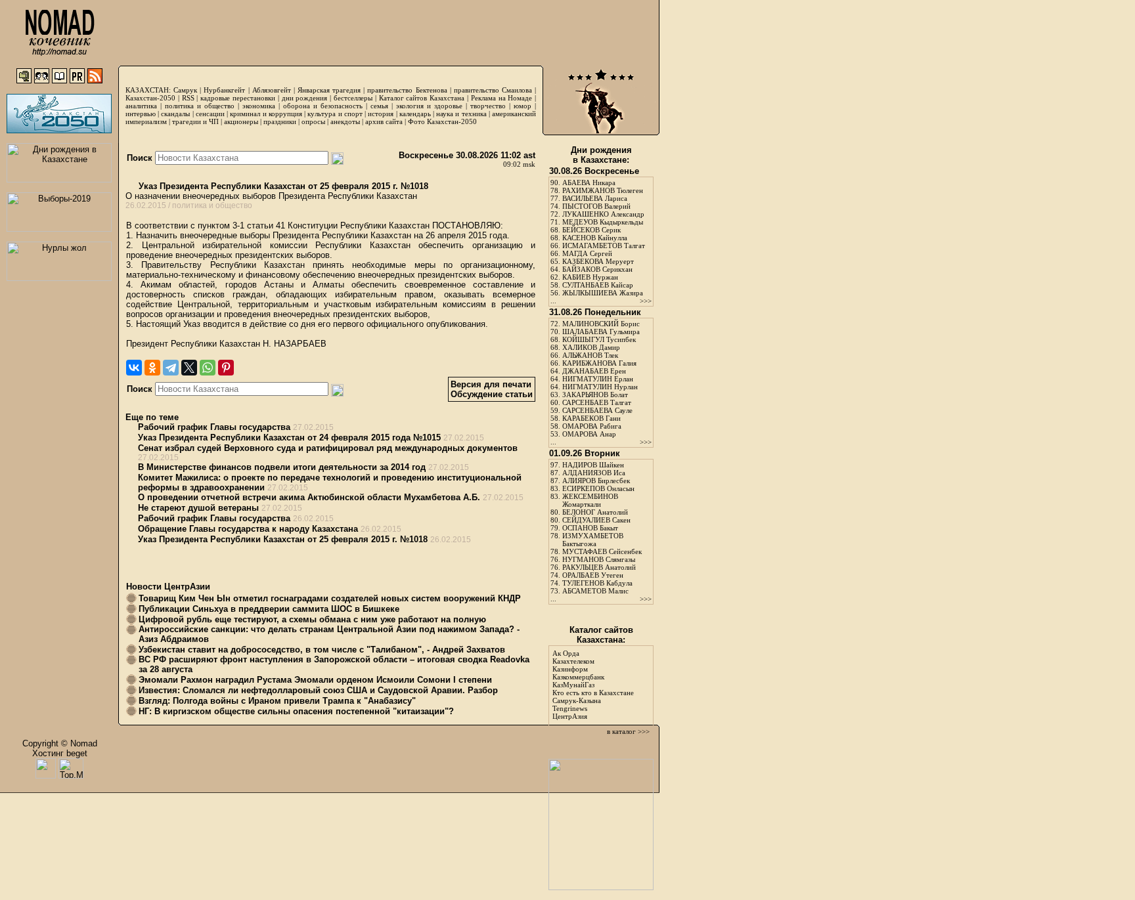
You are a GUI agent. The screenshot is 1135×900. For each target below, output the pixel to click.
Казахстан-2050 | (153, 98)
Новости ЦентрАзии (168, 586)
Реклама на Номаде (502, 98)
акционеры (241, 121)
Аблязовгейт (271, 90)
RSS (188, 98)
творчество (488, 106)
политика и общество (199, 106)
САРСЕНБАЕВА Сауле (597, 410)
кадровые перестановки (237, 98)
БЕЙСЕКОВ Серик (591, 230)
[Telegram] (171, 367)
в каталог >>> (628, 731)
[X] (189, 367)
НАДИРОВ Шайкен (593, 465)
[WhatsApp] (207, 367)
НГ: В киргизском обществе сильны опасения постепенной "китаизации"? (296, 711)
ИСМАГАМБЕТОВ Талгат (603, 245)
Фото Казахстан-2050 (442, 121)
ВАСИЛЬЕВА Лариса (594, 198)
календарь (415, 114)
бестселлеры (353, 98)
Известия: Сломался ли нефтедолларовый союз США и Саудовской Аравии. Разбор (318, 690)
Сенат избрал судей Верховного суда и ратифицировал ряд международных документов (328, 448)
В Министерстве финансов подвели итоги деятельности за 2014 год (282, 467)
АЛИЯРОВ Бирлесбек (596, 480)
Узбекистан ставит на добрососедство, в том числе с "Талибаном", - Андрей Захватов (322, 649)
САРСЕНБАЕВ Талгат (596, 402)
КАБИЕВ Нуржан (590, 277)
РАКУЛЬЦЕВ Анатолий (599, 567)
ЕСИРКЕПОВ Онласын (598, 488)
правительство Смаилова (493, 90)
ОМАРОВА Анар (589, 434)
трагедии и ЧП (195, 121)
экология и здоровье (429, 106)
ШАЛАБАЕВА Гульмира (601, 331)
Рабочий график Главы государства (214, 427)
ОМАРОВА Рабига (591, 426)
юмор (522, 106)
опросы (313, 121)
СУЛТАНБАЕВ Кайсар (597, 285)
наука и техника (461, 114)
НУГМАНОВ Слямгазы (598, 559)
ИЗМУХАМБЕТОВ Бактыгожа (592, 539)
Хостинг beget (59, 753)
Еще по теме (152, 417)
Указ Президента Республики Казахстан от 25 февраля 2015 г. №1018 (282, 186)
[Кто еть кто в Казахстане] (601, 887)
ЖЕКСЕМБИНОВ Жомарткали (590, 500)
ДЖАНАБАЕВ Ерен (594, 371)
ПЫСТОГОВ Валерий (596, 206)
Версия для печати (491, 384)
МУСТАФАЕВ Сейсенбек (602, 551)
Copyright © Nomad (59, 743)
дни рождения (305, 98)
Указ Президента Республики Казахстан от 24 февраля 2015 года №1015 (289, 437)
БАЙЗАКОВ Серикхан (597, 269)
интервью (140, 114)
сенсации (210, 114)
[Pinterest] (226, 367)
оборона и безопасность (323, 106)
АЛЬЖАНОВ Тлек (590, 355)
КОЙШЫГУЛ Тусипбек (599, 339)
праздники (279, 121)
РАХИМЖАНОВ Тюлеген (602, 190)
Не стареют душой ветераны (198, 508)
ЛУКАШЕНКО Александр (603, 214)
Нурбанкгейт (224, 90)
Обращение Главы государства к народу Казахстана (248, 529)
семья (379, 106)
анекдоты (345, 121)
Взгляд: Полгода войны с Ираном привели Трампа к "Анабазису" (277, 701)
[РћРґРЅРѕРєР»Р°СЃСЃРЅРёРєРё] (152, 367)
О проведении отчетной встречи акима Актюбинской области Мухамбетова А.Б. (309, 497)
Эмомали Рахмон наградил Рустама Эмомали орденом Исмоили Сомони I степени (315, 680)
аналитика (141, 106)
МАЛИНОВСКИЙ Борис (601, 324)
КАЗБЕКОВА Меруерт (598, 261)
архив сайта (384, 121)
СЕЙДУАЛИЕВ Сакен (596, 520)
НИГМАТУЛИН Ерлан (597, 379)
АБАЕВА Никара (588, 182)
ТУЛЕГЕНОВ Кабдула (597, 583)
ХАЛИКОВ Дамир (591, 347)
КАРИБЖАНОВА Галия (599, 363)
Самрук (185, 90)
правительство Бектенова (407, 90)
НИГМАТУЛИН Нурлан (600, 387)
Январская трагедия (329, 90)
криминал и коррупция (265, 114)
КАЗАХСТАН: (148, 90)
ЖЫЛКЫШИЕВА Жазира (602, 293)
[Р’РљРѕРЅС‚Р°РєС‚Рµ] (134, 367)
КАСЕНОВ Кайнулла (594, 238)
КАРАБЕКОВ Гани (591, 418)
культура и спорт (334, 114)
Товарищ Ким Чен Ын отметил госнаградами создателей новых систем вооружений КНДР (330, 598)
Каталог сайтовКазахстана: (601, 635)
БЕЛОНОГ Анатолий (595, 512)
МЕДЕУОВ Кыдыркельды (602, 222)
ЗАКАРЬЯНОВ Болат (595, 394)
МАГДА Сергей (587, 253)
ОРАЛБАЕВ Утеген (592, 575)
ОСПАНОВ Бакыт (590, 528)
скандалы (175, 114)
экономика (258, 106)
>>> (646, 301)
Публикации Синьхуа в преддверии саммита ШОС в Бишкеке (269, 609)
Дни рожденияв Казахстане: (601, 155)
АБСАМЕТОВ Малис (595, 591)
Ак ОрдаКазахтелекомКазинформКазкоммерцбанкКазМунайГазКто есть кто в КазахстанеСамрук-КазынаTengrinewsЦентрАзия (593, 684)
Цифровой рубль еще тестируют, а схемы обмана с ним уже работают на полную (312, 619)
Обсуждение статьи (492, 394)
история (380, 114)
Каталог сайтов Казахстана (422, 98)
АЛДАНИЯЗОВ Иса (593, 473)
